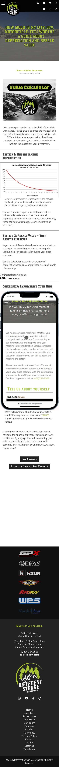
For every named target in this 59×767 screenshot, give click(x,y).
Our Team (29, 723)
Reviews (29, 726)
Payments (29, 732)
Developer (29, 749)
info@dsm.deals (30, 654)
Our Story (29, 719)
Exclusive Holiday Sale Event (28, 466)
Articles (29, 729)
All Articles (29, 459)
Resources (37, 70)
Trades (29, 742)
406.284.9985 (30, 651)
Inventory (29, 713)
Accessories (29, 716)
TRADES (45, 415)
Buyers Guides (24, 70)
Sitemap (29, 745)
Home (29, 709)
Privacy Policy (29, 736)
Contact (29, 739)
